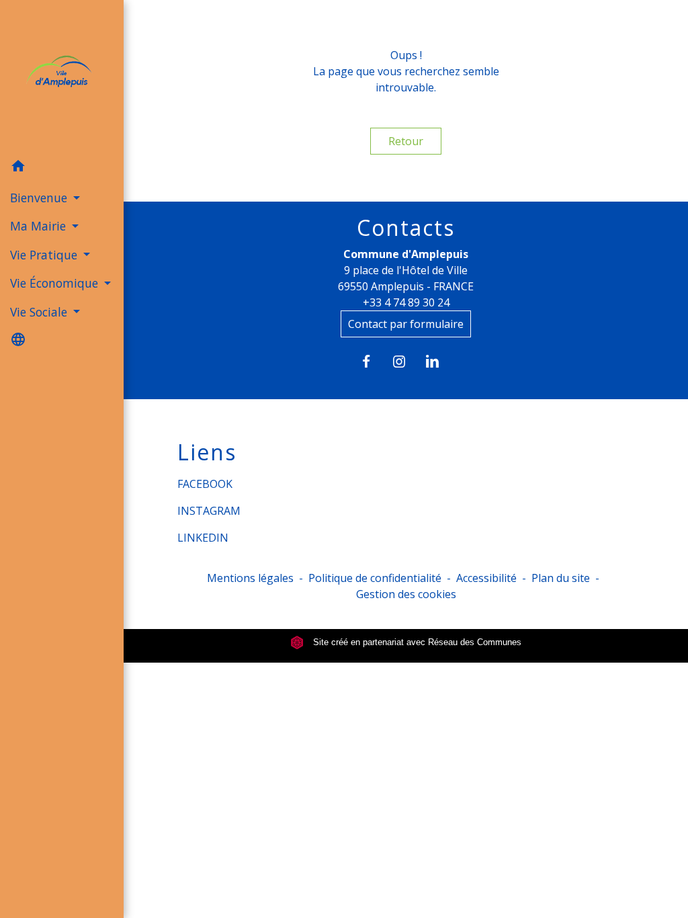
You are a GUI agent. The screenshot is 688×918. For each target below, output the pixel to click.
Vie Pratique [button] (45, 255)
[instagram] (406, 361)
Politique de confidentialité (374, 578)
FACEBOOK (204, 483)
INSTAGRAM (209, 510)
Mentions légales (250, 578)
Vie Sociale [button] (40, 312)
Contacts (406, 228)
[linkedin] (439, 361)
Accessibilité (486, 578)
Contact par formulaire (406, 324)
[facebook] (372, 361)
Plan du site (560, 578)
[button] (62, 168)
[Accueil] (62, 76)
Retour (405, 141)
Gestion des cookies (406, 594)
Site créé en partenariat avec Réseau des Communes (415, 642)
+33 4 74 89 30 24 (406, 302)
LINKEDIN (202, 537)
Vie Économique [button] (55, 283)
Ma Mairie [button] (39, 226)
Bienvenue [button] (40, 198)
